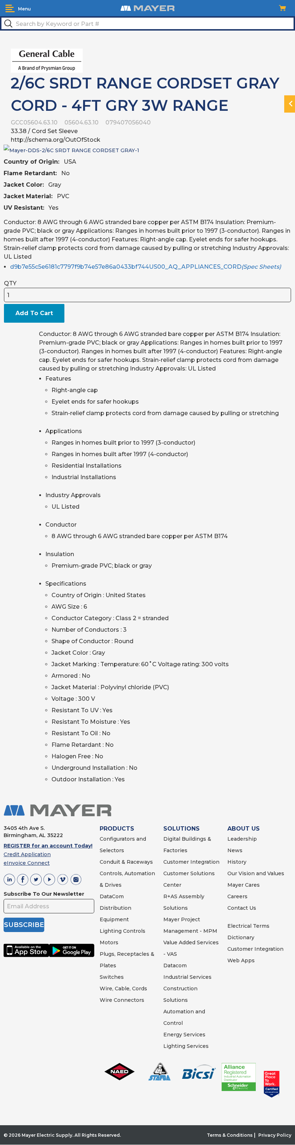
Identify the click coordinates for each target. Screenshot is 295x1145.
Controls (133, 931)
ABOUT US (243, 828)
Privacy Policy (274, 1135)
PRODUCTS (117, 828)
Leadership (242, 839)
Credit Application (27, 854)
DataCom (112, 896)
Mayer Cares (243, 885)
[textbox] (147, 23)
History (236, 862)
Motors (109, 942)
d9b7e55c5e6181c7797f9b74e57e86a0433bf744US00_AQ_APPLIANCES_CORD (145, 266)
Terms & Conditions (230, 1135)
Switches (112, 977)
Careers (237, 896)
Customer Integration (191, 862)
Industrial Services (187, 977)
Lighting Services (186, 1046)
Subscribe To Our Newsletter (44, 894)
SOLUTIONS (181, 828)
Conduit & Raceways (126, 862)
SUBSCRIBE (24, 925)
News (234, 850)
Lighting (111, 931)
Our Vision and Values (255, 873)
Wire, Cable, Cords (123, 988)
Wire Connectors (122, 1000)
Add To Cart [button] (34, 313)
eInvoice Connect (27, 863)
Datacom (175, 965)
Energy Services (184, 1034)
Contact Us (241, 908)
